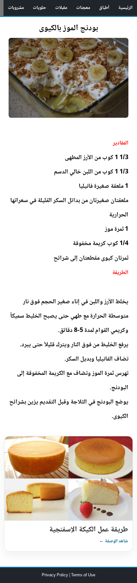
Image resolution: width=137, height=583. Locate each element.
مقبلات (61, 8)
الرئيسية (125, 8)
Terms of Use (83, 575)
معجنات (83, 8)
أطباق (104, 8)
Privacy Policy (55, 575)
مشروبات (16, 8)
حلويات (39, 8)
